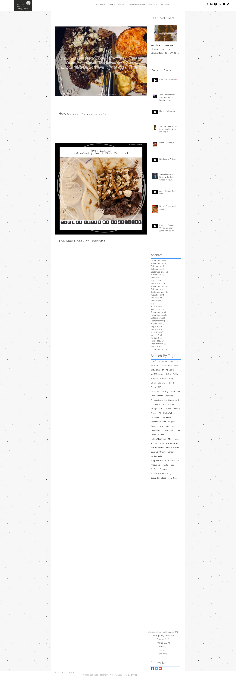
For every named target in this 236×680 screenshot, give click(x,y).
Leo (172, 426)
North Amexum (157, 447)
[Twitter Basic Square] (156, 668)
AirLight (176, 374)
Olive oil (154, 452)
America (154, 378)
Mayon (161, 435)
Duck (157, 404)
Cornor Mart (173, 400)
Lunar (177, 430)
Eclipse (171, 404)
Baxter (153, 383)
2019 (170, 365)
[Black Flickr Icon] (219, 4)
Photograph (156, 465)
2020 (175, 365)
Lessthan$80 (156, 430)
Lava (167, 426)
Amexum (164, 378)
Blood (171, 383)
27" (163, 370)
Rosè (172, 465)
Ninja (162, 443)
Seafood (154, 469)
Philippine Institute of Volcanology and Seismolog (166, 460)
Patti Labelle (156, 456)
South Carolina (157, 473)
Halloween (155, 417)
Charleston (175, 391)
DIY (152, 404)
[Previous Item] (155, 33)
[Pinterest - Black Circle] (215, 4)
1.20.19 (160, 361)
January (154, 426)
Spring (168, 473)
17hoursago (170, 361)
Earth (163, 404)
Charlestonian (157, 396)
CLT (159, 387)
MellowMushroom (158, 439)
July (161, 426)
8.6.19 (168, 374)
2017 (158, 365)
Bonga (153, 387)
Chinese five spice (159, 400)
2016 (153, 365)
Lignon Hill (168, 430)
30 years (170, 370)
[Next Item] (176, 33)
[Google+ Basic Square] (160, 668)
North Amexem (172, 443)
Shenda (163, 469)
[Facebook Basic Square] (152, 668)
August (172, 378)
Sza (175, 478)
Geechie (176, 409)
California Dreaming (159, 391)
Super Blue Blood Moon (161, 478)
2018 (164, 365)
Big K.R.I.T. (162, 383)
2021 (153, 370)
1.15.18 (153, 361)
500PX (154, 374)
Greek (153, 413)
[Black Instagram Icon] (211, 4)
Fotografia (155, 409)
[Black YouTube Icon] (223, 4)
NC (152, 443)
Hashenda (166, 417)
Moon (176, 439)
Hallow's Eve (169, 413)
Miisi (170, 439)
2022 (158, 370)
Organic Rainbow (167, 452)
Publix (165, 465)
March (153, 435)
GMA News (166, 409)
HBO (159, 413)
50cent (161, 374)
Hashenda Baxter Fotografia (163, 422)
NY (156, 443)
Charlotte (169, 396)
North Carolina (172, 447)
